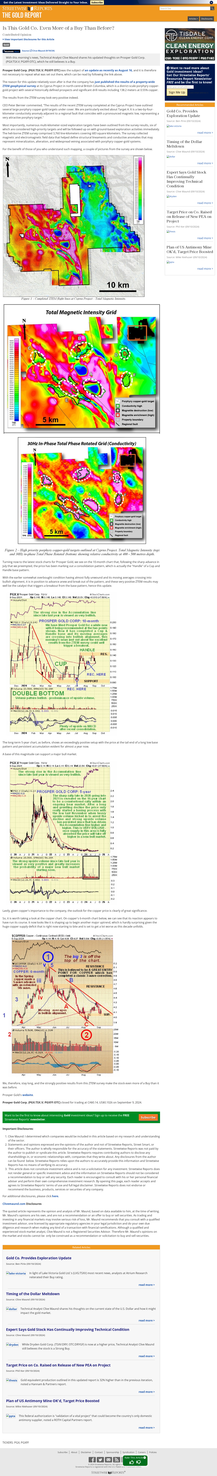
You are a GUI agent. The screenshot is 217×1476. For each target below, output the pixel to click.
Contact (99, 1452)
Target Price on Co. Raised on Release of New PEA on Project (58, 1365)
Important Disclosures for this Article (29, 39)
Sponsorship (112, 1452)
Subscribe (97, 2)
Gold (6, 44)
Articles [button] (192, 18)
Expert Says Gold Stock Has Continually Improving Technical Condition (67, 1329)
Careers (142, 1452)
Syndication (128, 1452)
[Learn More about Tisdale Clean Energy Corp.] (190, 44)
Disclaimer (86, 1452)
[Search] (212, 8)
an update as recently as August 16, (109, 70)
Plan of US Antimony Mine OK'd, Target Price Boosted (52, 1400)
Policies (153, 1452)
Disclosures (207, 18)
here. (55, 1196)
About (74, 1452)
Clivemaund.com (14, 1204)
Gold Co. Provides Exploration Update (38, 1258)
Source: (38, 50)
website (27, 1095)
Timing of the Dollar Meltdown (33, 1293)
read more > (147, 1285)
